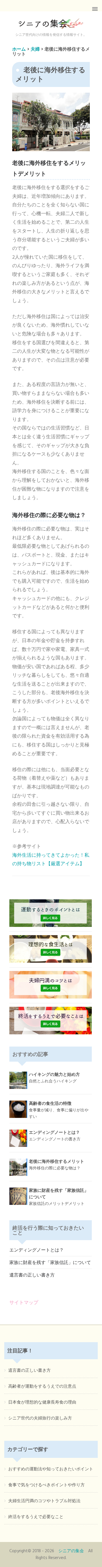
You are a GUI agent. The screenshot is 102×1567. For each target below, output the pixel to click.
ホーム (19, 49)
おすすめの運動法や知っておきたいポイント (50, 1469)
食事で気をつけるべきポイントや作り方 (46, 1485)
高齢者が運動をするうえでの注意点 (42, 1386)
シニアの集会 (71, 1551)
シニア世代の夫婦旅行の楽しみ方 (40, 1418)
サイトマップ (23, 1303)
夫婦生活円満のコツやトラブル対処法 (44, 1501)
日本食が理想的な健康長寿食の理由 (42, 1402)
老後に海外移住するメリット (56, 1165)
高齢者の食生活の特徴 (58, 1110)
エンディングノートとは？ (54, 1136)
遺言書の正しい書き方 (32, 1275)
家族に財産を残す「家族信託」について (50, 1263)
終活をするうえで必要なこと (35, 1517)
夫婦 (35, 49)
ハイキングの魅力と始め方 (54, 1078)
